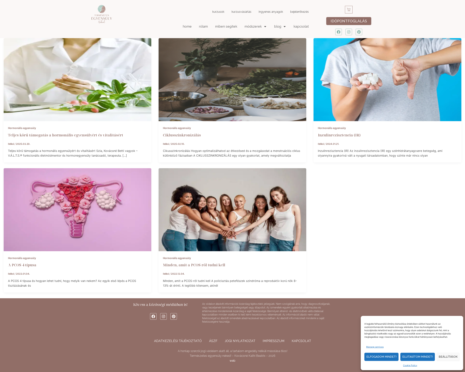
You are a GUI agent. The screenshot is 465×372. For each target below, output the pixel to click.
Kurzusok (218, 11)
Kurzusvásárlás (241, 11)
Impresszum (273, 341)
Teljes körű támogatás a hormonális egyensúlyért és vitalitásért (65, 135)
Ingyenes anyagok (271, 11)
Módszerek (253, 26)
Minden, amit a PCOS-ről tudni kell (194, 264)
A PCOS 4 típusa (22, 264)
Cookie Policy (410, 365)
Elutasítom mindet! (417, 356)
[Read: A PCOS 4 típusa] (77, 209)
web (232, 360)
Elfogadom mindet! (381, 356)
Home (187, 26)
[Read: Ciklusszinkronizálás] (232, 79)
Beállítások (448, 356)
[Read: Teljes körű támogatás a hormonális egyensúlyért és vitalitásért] (77, 79)
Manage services (375, 346)
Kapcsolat (301, 26)
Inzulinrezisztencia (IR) (339, 135)
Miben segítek (226, 26)
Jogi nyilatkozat (240, 341)
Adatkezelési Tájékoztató (178, 341)
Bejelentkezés (299, 11)
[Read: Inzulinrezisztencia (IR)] (387, 79)
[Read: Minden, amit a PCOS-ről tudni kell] (232, 209)
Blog (277, 26)
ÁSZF (213, 341)
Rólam (203, 26)
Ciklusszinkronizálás (182, 135)
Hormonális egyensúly (22, 128)
